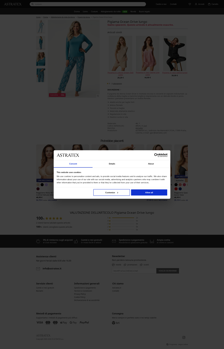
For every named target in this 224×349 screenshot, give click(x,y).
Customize (110, 192)
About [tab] (151, 164)
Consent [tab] (73, 164)
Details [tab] (112, 164)
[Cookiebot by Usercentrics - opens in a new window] (156, 155)
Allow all (149, 192)
